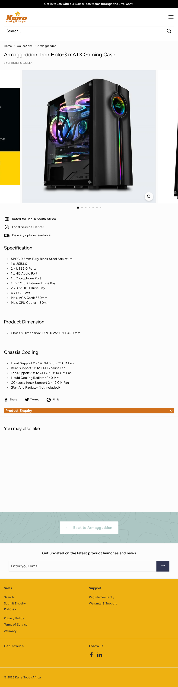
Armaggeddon (47, 46)
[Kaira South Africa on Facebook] (91, 654)
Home (8, 46)
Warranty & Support (103, 603)
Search (9, 597)
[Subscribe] (162, 566)
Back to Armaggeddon (92, 527)
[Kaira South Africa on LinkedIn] (99, 654)
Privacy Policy (14, 618)
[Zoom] (149, 196)
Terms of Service (16, 624)
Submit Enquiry (15, 603)
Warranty (10, 631)
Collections (24, 46)
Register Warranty (101, 597)
